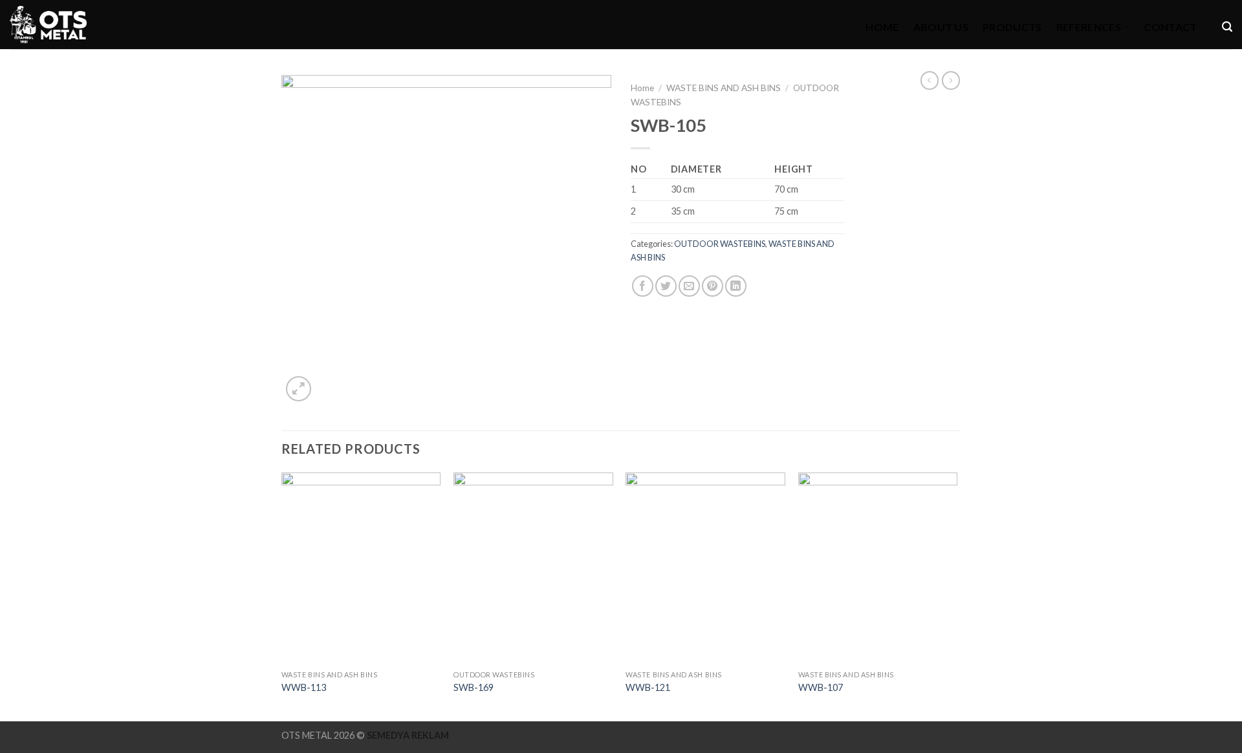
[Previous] (282, 595)
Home (642, 88)
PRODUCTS (1012, 27)
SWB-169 (473, 687)
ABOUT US (941, 27)
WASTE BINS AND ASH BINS (723, 88)
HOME (882, 27)
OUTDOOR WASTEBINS (719, 244)
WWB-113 (303, 687)
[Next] (956, 595)
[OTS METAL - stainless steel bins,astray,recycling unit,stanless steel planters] (48, 24)
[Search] (1227, 26)
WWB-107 (820, 687)
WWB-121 (648, 687)
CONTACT (1170, 27)
